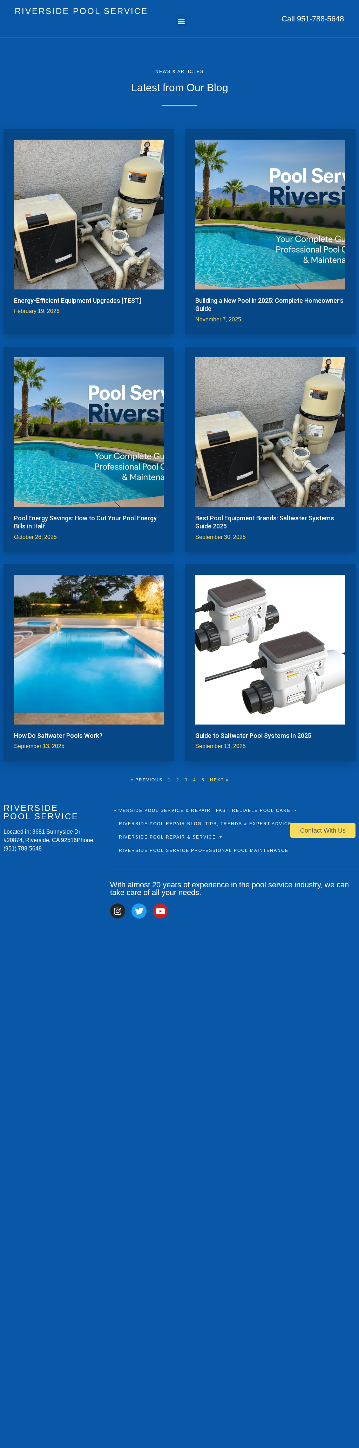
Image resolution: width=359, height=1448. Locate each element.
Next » (219, 780)
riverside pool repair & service (167, 837)
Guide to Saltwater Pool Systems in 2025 (253, 735)
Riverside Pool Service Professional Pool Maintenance (204, 850)
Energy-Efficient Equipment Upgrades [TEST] (77, 300)
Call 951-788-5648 (313, 18)
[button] (181, 21)
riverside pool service (81, 11)
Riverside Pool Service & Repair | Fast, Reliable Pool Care (202, 810)
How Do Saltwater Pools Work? (58, 735)
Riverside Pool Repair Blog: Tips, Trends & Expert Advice (205, 823)
